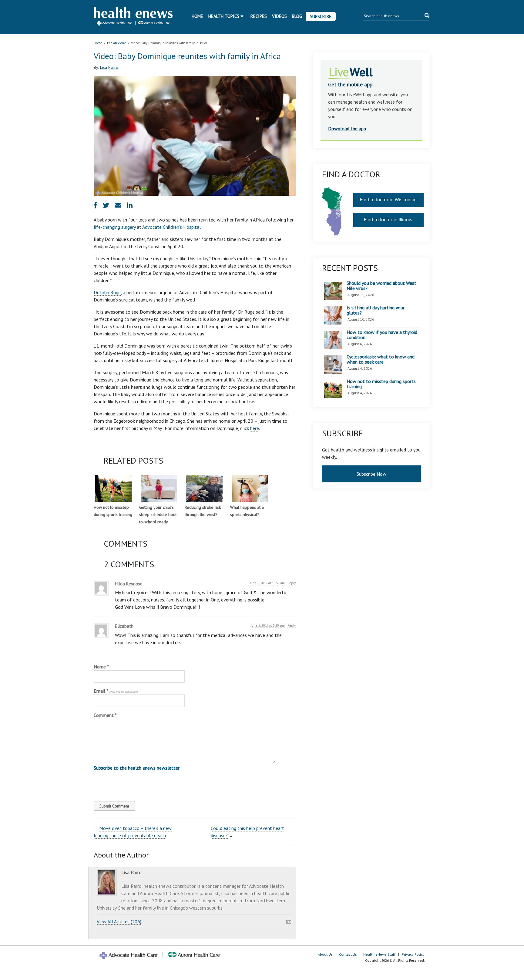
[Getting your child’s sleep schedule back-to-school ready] (159, 488)
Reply (291, 583)
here (254, 428)
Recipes (258, 16)
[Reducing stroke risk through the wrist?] (204, 488)
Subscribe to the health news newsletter (137, 768)
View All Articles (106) (119, 921)
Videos (279, 16)
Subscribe (320, 16)
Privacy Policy (413, 954)
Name (101, 667)
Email (116, 691)
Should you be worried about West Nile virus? (381, 286)
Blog (297, 16)
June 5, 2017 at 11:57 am (267, 583)
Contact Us (348, 954)
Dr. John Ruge (107, 292)
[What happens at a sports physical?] (250, 488)
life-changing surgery (115, 227)
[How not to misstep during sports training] (113, 488)
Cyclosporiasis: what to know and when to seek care (381, 359)
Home (197, 16)
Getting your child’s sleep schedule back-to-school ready (158, 514)
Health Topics (223, 16)
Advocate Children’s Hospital (171, 227)
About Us (325, 954)
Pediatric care (116, 43)
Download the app (347, 128)
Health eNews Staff (379, 954)
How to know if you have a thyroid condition (382, 335)
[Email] (288, 920)
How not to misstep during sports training (381, 384)
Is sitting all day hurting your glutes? (376, 310)
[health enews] (133, 17)
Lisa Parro (109, 67)
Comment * (105, 715)
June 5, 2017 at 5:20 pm (268, 625)
